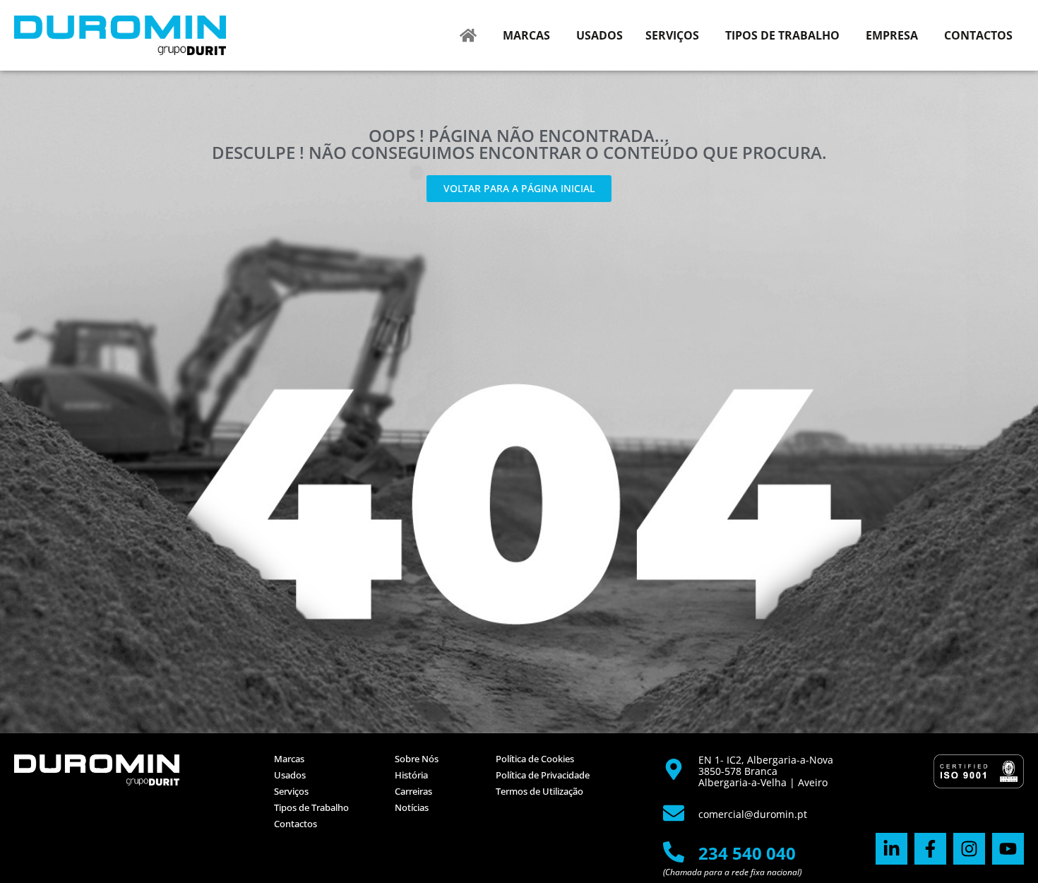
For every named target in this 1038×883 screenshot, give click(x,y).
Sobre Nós (417, 758)
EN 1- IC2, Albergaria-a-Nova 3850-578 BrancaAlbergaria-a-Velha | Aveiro (765, 771)
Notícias (412, 807)
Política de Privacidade (543, 775)
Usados (290, 775)
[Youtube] (1008, 849)
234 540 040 (747, 853)
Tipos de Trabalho (311, 807)
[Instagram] (969, 849)
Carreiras (413, 791)
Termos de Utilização (539, 791)
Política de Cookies (535, 758)
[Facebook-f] (930, 849)
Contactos (295, 823)
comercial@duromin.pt (752, 814)
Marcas (289, 758)
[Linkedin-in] (891, 849)
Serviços (291, 791)
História (411, 775)
